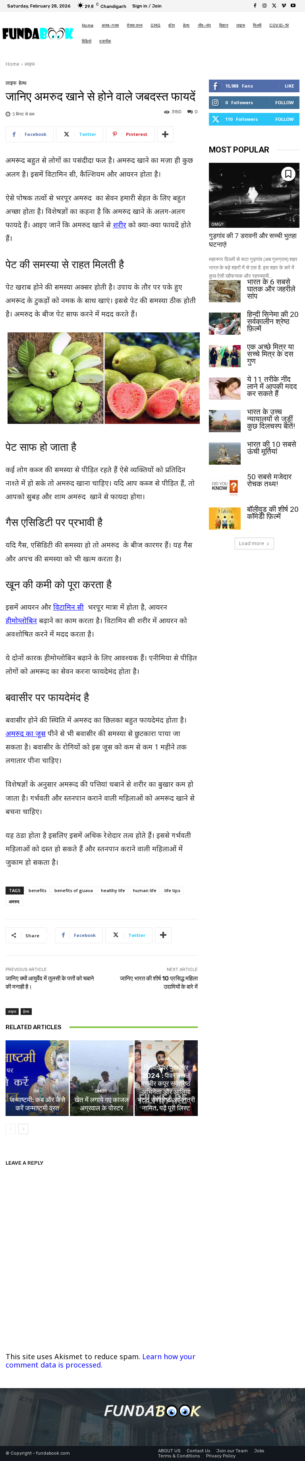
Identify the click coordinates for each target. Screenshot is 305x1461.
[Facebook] (255, 6)
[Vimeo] (283, 6)
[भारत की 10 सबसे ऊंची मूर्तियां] (225, 453)
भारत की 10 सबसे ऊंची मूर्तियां (271, 448)
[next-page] (23, 1129)
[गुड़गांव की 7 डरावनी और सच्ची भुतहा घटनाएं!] (254, 195)
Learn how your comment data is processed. (100, 1360)
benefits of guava (73, 890)
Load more (251, 543)
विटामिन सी (68, 607)
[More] (165, 134)
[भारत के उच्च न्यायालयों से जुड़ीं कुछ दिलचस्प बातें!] (225, 421)
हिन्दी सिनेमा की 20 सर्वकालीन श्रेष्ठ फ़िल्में (273, 321)
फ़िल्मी (165, 1059)
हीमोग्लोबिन (21, 620)
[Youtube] (293, 6)
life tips (172, 890)
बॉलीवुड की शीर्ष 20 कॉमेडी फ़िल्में (273, 513)
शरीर (119, 224)
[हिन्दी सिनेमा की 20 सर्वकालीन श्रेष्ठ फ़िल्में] (225, 324)
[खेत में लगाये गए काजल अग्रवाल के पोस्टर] (101, 1078)
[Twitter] (274, 6)
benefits (37, 890)
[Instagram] (264, 6)
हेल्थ (23, 83)
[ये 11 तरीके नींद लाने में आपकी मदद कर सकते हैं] (225, 389)
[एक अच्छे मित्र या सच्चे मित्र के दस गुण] (225, 356)
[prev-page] (10, 1129)
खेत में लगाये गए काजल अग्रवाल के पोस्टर (101, 1104)
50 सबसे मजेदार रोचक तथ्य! (269, 480)
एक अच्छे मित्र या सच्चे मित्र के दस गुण (270, 354)
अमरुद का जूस (26, 733)
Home (12, 64)
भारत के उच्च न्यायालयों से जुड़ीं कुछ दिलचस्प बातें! (271, 419)
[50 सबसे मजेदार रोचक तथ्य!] (225, 486)
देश (36, 1091)
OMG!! (101, 1091)
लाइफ (30, 64)
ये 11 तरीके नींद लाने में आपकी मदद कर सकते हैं (272, 386)
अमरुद (14, 901)
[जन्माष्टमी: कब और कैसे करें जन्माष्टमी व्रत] (37, 1078)
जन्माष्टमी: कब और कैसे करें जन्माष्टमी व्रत (37, 1104)
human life (144, 890)
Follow (284, 102)
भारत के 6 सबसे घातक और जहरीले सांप (271, 289)
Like (289, 86)
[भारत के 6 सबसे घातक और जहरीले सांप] (225, 291)
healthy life (113, 890)
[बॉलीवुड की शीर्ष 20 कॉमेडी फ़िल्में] (225, 518)
